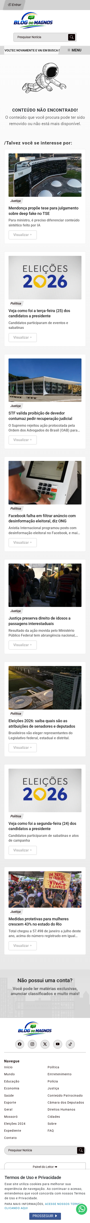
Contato (10, 1138)
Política (53, 1067)
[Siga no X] (45, 1044)
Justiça (53, 1088)
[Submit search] (71, 37)
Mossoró (11, 1116)
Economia (11, 1088)
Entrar (16, 5)
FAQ (51, 1130)
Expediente (12, 1130)
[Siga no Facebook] (19, 1044)
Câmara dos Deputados (66, 1102)
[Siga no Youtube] (57, 1044)
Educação (11, 1081)
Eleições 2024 (15, 1123)
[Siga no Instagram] (32, 1044)
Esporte (10, 1102)
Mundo (9, 1074)
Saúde (9, 1095)
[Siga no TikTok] (70, 1044)
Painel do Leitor (43, 1167)
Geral (8, 1109)
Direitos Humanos (61, 1109)
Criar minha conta (43, 1006)
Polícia (53, 1081)
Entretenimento (60, 1074)
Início (8, 1067)
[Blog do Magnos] (45, 20)
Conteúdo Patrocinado (65, 1095)
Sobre (52, 1123)
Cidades (54, 1116)
